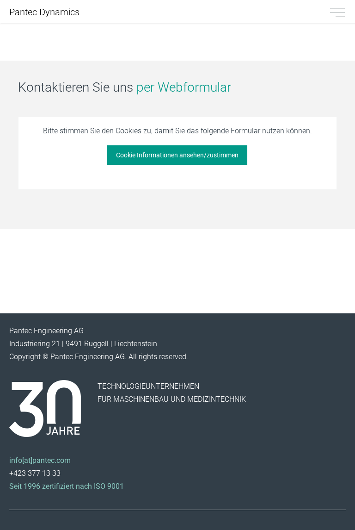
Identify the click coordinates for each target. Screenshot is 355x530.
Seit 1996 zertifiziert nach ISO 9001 (66, 486)
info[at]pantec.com (40, 460)
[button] (177, 155)
